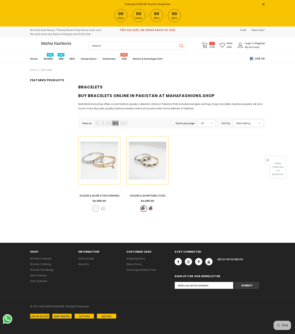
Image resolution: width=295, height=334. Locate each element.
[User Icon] (240, 45)
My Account (252, 47)
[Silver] (103, 209)
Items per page (185, 123)
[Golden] (96, 209)
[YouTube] (209, 261)
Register (260, 43)
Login (248, 43)
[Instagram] (188, 261)
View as (87, 123)
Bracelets (47, 70)
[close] (263, 5)
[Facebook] (178, 261)
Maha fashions (56, 43)
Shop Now (164, 4)
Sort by (226, 123)
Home (33, 70)
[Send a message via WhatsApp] (7, 319)
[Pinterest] (198, 261)
